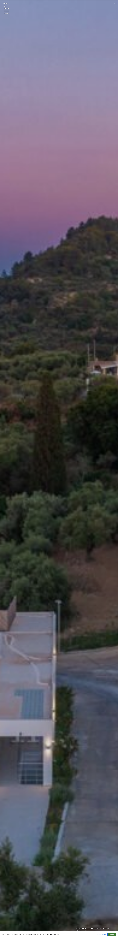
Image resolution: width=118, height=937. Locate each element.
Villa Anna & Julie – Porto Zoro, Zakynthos (93, 928)
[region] (59, 934)
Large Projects (81, 930)
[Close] (116, 932)
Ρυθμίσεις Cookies (101, 934)
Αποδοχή (112, 934)
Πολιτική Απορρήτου (54, 934)
